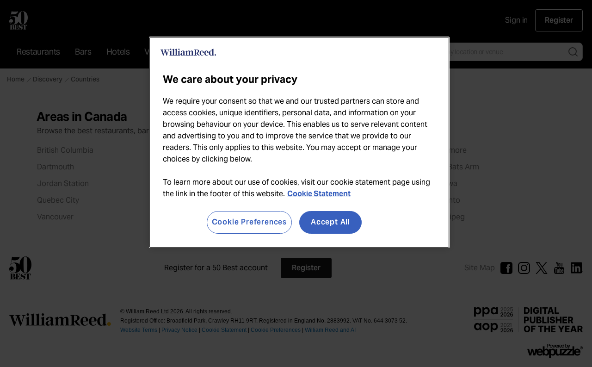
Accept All (330, 222)
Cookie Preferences (249, 222)
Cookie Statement (319, 194)
